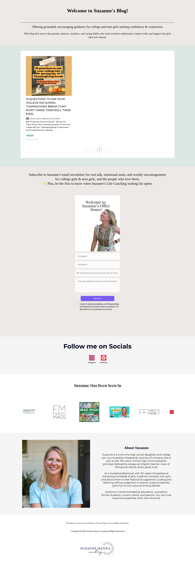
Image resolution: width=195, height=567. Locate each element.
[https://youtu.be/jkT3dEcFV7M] (116, 411)
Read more (30, 139)
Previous (90, 150)
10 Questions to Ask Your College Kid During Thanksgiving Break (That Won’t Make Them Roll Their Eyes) (48, 106)
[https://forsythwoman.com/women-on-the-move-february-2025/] (55, 412)
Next (107, 150)
